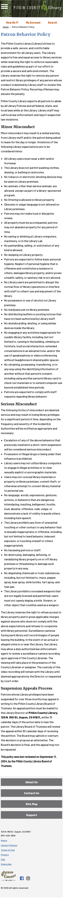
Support (31, 815)
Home (6, 27)
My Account (33, 22)
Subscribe (6, 864)
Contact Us (31, 793)
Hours (4, 840)
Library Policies (9, 845)
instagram (28, 878)
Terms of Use (8, 850)
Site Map (31, 804)
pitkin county (8, 876)
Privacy (5, 854)
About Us (31, 782)
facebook (21, 878)
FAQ (3, 859)
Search (52, 22)
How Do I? (12, 22)
